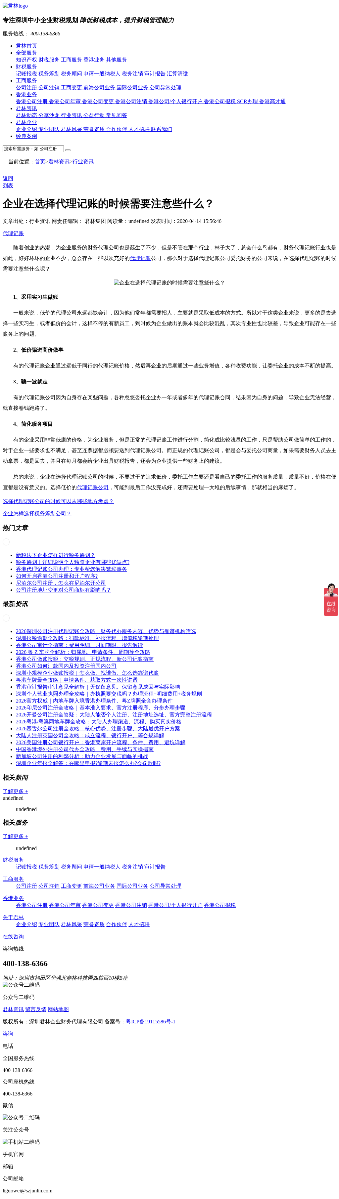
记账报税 (27, 73)
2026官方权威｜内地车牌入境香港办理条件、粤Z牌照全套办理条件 (94, 701)
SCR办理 (248, 101)
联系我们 (161, 129)
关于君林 (13, 917)
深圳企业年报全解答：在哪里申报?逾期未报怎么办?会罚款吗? (88, 763)
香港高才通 (272, 101)
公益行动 (94, 115)
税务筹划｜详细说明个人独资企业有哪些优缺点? (72, 562)
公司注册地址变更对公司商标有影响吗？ (63, 590)
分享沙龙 (49, 115)
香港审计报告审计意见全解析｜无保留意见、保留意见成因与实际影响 (98, 687)
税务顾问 (72, 73)
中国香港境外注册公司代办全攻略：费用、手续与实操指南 (85, 749)
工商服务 (72, 60)
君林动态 (27, 115)
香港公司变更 (98, 101)
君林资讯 (26, 108)
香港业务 (94, 60)
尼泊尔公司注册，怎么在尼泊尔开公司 (61, 583)
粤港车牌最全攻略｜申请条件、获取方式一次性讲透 (77, 680)
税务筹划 (49, 73)
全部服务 (26, 53)
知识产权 (27, 60)
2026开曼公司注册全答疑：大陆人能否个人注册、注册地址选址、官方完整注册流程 (114, 714)
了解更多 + (15, 791)
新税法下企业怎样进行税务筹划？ (55, 555)
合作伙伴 (117, 129)
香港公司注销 (131, 101)
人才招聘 (139, 129)
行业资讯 (72, 115)
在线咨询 (13, 936)
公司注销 (49, 87)
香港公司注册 (32, 101)
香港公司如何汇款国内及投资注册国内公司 (66, 666)
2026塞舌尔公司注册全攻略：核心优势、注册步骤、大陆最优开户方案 (98, 728)
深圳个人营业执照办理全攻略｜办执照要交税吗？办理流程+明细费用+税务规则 (109, 694)
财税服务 (49, 60)
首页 (40, 161)
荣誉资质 (94, 129)
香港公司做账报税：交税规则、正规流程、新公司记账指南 (85, 659)
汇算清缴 (177, 73)
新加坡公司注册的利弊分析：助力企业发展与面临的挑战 (82, 756)
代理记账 (13, 233)
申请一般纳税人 (102, 73)
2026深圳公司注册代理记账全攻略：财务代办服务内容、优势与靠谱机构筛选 (106, 631)
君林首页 (26, 46)
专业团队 (49, 129)
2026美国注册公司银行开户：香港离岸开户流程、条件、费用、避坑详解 (100, 742)
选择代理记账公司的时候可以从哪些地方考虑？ (58, 501)
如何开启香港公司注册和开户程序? (57, 576)
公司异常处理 (165, 87)
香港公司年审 (65, 101)
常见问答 (116, 115)
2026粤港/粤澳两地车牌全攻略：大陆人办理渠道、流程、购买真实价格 (98, 721)
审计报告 (155, 73)
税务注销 (133, 73)
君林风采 (72, 129)
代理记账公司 (93, 487)
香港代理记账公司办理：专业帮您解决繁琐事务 (71, 569)
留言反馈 (35, 1009)
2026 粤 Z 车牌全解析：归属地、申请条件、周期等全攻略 (83, 652)
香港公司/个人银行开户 (176, 101)
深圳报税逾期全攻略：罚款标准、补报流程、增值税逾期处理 (87, 638)
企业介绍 (27, 129)
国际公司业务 (133, 87)
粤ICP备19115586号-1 (150, 1021)
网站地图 (58, 1009)
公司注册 (27, 87)
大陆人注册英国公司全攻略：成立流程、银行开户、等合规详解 (90, 735)
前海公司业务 (100, 87)
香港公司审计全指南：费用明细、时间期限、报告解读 (79, 645)
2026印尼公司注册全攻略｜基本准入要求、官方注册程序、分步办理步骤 (100, 707)
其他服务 (116, 60)
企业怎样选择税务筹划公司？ (37, 513)
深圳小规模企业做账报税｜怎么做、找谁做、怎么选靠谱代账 (87, 673)
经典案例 (26, 136)
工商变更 (72, 87)
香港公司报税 (220, 101)
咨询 (8, 1034)
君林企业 (26, 122)
